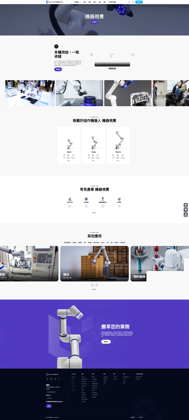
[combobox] (57, 398)
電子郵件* (48, 389)
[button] (132, 2)
